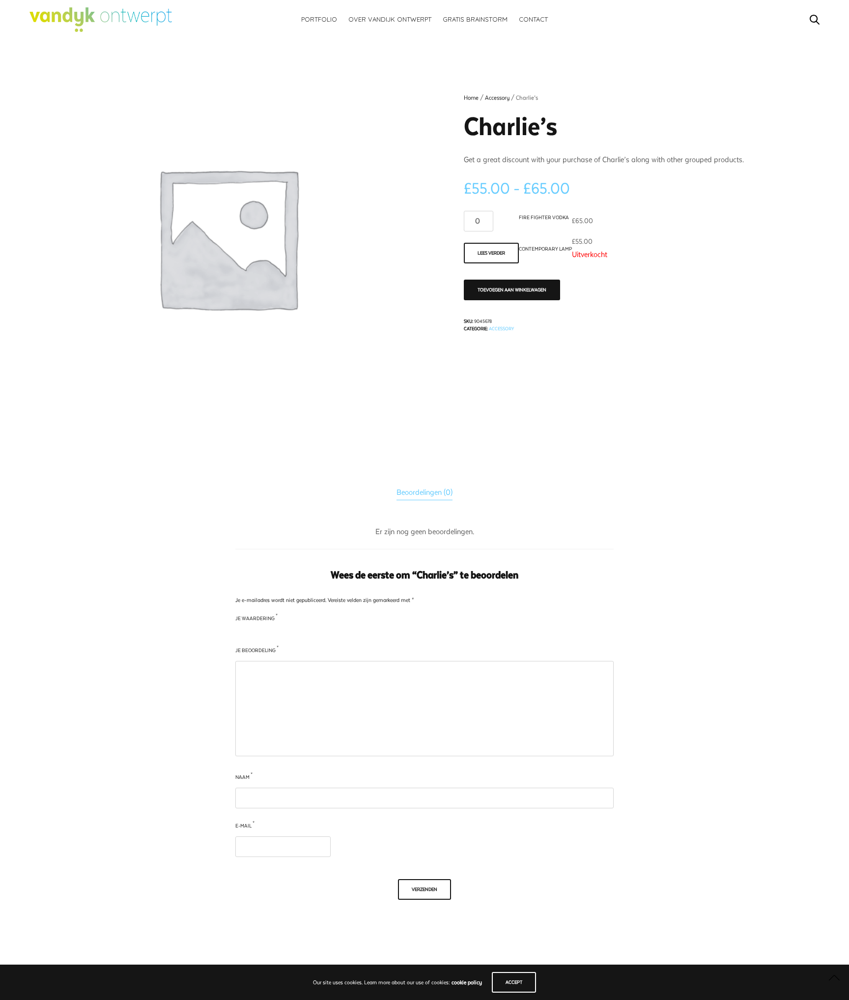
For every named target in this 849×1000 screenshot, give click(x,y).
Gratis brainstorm (475, 19)
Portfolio (319, 19)
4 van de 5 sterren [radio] (269, 633)
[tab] (424, 493)
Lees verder (491, 253)
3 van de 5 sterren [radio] (259, 633)
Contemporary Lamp (545, 249)
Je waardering (256, 617)
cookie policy (467, 982)
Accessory (497, 97)
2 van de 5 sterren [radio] (249, 633)
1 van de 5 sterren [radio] (239, 633)
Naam (244, 776)
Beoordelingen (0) (424, 492)
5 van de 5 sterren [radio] (279, 633)
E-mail (245, 825)
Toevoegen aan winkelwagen (512, 289)
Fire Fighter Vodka (544, 218)
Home (471, 97)
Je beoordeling (257, 649)
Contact (533, 19)
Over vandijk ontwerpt (389, 19)
